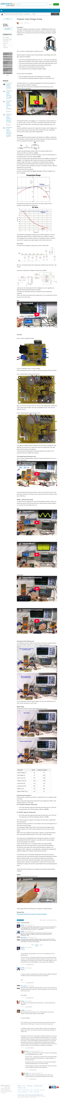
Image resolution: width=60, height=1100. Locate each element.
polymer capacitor (6, 54)
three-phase (24, 937)
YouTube (58, 1087)
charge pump (8, 73)
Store (24, 1087)
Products (20, 1087)
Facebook (53, 1087)
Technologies (29, 1085)
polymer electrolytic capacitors (6, 62)
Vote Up (21, 964)
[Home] (8, 4)
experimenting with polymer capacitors (7, 69)
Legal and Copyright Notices (23, 1091)
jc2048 (22, 1010)
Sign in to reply (20, 920)
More (4, 14)
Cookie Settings (36, 1091)
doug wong (7, 59)
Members (19, 1085)
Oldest (32, 944)
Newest (41, 944)
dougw (7, 37)
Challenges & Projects (38, 1085)
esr (6, 66)
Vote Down (23, 964)
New (56, 14)
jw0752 (23, 931)
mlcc (6, 56)
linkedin (55, 1087)
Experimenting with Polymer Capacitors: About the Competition (32, 914)
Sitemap (30, 1091)
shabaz (23, 925)
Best (37, 945)
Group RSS (7, 28)
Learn (24, 1085)
